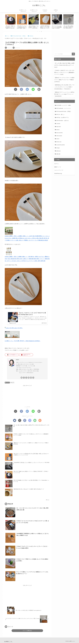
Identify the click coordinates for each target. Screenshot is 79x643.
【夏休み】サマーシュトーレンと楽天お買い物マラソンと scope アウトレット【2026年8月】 (64, 94)
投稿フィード (57, 167)
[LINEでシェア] (33, 89)
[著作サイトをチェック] (22, 378)
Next (75, 21)
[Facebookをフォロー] (26, 378)
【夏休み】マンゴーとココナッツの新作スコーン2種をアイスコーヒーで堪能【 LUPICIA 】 (64, 79)
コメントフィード (58, 170)
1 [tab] (37, 31)
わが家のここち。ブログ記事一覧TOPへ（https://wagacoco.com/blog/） (22, 340)
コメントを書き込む (27, 630)
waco (17, 359)
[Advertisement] (27, 395)
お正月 (13, 382)
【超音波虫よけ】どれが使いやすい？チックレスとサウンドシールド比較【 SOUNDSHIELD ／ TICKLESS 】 (64, 87)
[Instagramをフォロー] (29, 378)
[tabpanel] (10, 21)
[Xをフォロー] (24, 378)
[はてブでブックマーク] (27, 89)
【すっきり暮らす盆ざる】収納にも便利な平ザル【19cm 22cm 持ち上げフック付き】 (64, 65)
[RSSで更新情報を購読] (33, 378)
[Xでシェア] (15, 89)
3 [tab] (41, 31)
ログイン (56, 163)
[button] (39, 89)
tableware (7, 382)
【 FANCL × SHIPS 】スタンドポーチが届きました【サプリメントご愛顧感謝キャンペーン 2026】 (64, 72)
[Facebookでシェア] (21, 89)
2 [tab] (39, 31)
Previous (3, 21)
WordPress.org (58, 173)
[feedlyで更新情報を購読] (31, 378)
